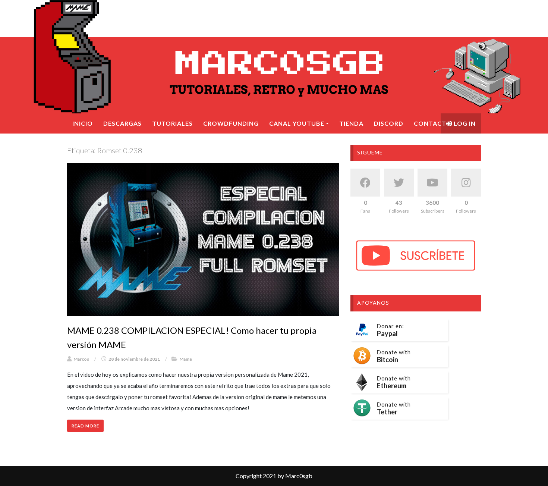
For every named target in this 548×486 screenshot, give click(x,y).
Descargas (122, 123)
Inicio (82, 123)
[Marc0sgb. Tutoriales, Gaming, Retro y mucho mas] (274, 56)
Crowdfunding (231, 123)
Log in (464, 123)
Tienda (351, 123)
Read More (85, 425)
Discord (388, 123)
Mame (185, 359)
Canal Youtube (296, 123)
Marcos (81, 359)
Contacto (432, 123)
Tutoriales (172, 123)
